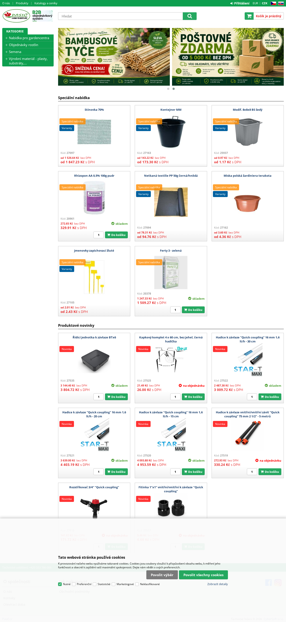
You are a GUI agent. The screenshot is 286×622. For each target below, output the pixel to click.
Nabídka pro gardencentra (29, 38)
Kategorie (15, 31)
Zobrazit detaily (217, 584)
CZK (264, 3)
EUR (255, 3)
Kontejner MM (170, 110)
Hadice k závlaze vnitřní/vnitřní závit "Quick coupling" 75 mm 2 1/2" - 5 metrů (248, 414)
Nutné (67, 584)
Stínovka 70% (94, 110)
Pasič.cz (16, 16)
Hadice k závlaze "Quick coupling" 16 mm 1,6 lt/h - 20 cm (94, 414)
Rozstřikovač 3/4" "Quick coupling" (94, 487)
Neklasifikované (150, 584)
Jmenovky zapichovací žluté (94, 250)
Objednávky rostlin (23, 44)
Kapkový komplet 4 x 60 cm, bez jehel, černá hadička (171, 339)
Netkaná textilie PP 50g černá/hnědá (171, 176)
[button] (168, 89)
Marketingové (125, 584)
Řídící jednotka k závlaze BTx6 (94, 337)
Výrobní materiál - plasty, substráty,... (28, 60)
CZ (272, 3)
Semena (15, 51)
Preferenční (84, 584)
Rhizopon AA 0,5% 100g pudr (94, 176)
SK (280, 3)
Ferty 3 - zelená (171, 250)
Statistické (104, 584)
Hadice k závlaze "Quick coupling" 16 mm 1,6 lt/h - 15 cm (171, 414)
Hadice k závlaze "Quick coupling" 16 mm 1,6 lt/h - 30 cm (248, 339)
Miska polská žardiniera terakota (247, 176)
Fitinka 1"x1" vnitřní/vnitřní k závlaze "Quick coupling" (171, 489)
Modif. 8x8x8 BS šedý (247, 110)
